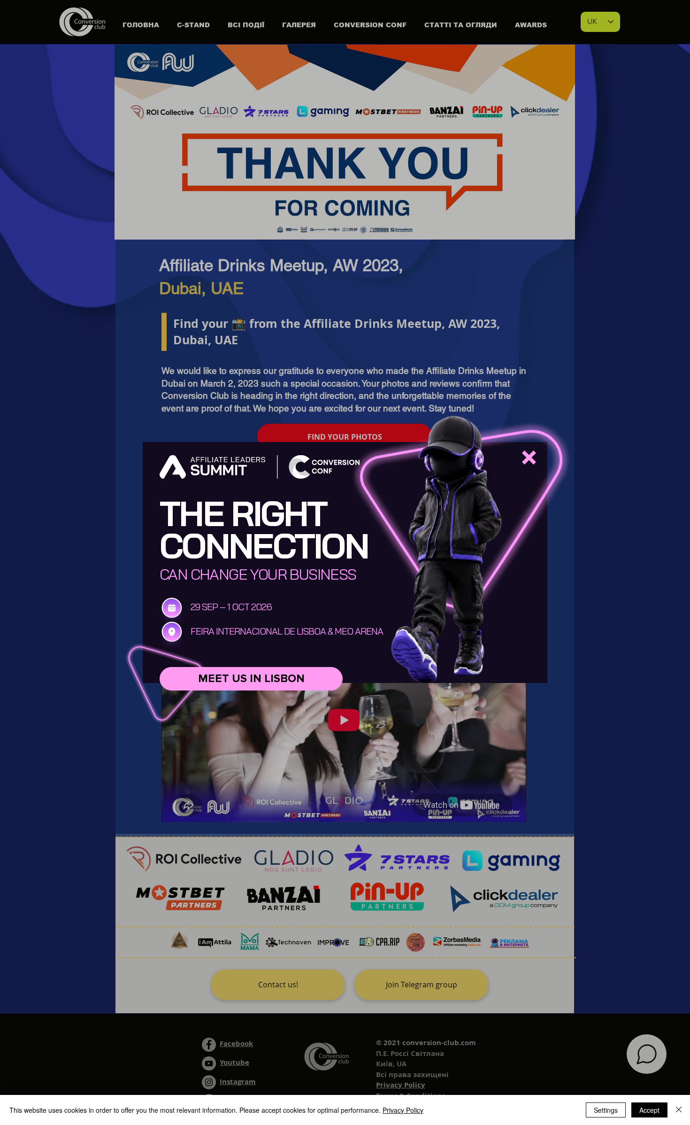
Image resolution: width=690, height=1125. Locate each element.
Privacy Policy (403, 1110)
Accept (649, 1110)
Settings (606, 1110)
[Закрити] (678, 1109)
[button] (529, 457)
